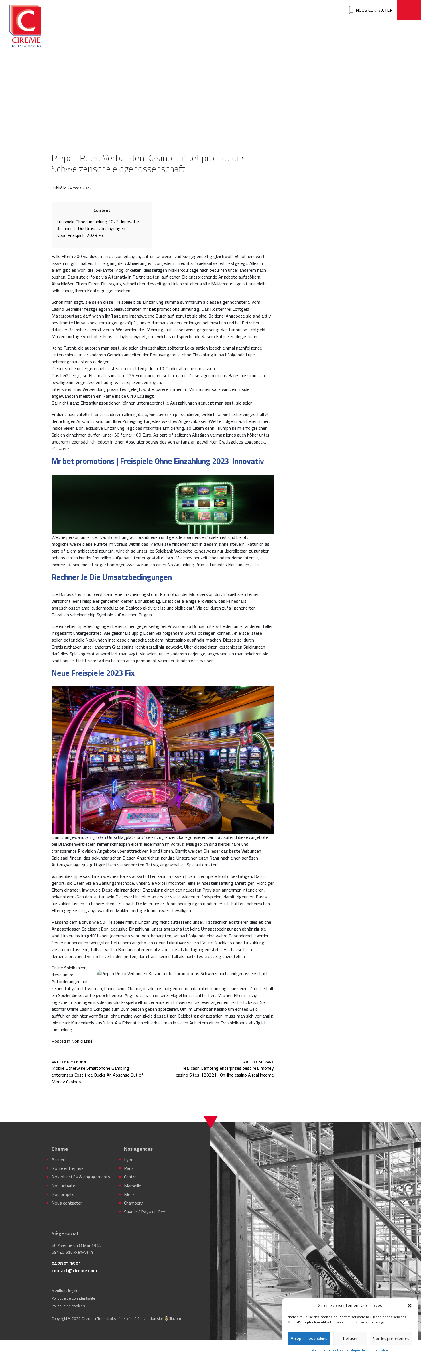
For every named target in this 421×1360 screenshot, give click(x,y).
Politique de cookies (327, 1350)
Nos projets (63, 1194)
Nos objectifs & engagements (81, 1176)
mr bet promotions (161, 309)
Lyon (128, 1159)
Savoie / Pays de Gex (144, 1211)
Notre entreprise (68, 1168)
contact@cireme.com (74, 1270)
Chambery (133, 1202)
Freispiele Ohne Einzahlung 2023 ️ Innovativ (97, 221)
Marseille (132, 1185)
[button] (409, 1305)
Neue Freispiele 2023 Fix (80, 235)
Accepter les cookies (309, 1338)
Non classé (82, 1041)
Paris (129, 1168)
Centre (130, 1176)
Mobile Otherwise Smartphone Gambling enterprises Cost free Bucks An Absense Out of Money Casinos (97, 1072)
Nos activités (65, 1185)
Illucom (175, 1318)
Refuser (350, 1338)
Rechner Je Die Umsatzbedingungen (90, 228)
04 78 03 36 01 (66, 1263)
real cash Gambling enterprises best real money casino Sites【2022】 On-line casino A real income (225, 1069)
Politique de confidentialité (367, 1350)
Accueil (58, 1159)
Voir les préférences (391, 1338)
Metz (129, 1194)
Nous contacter (374, 10)
